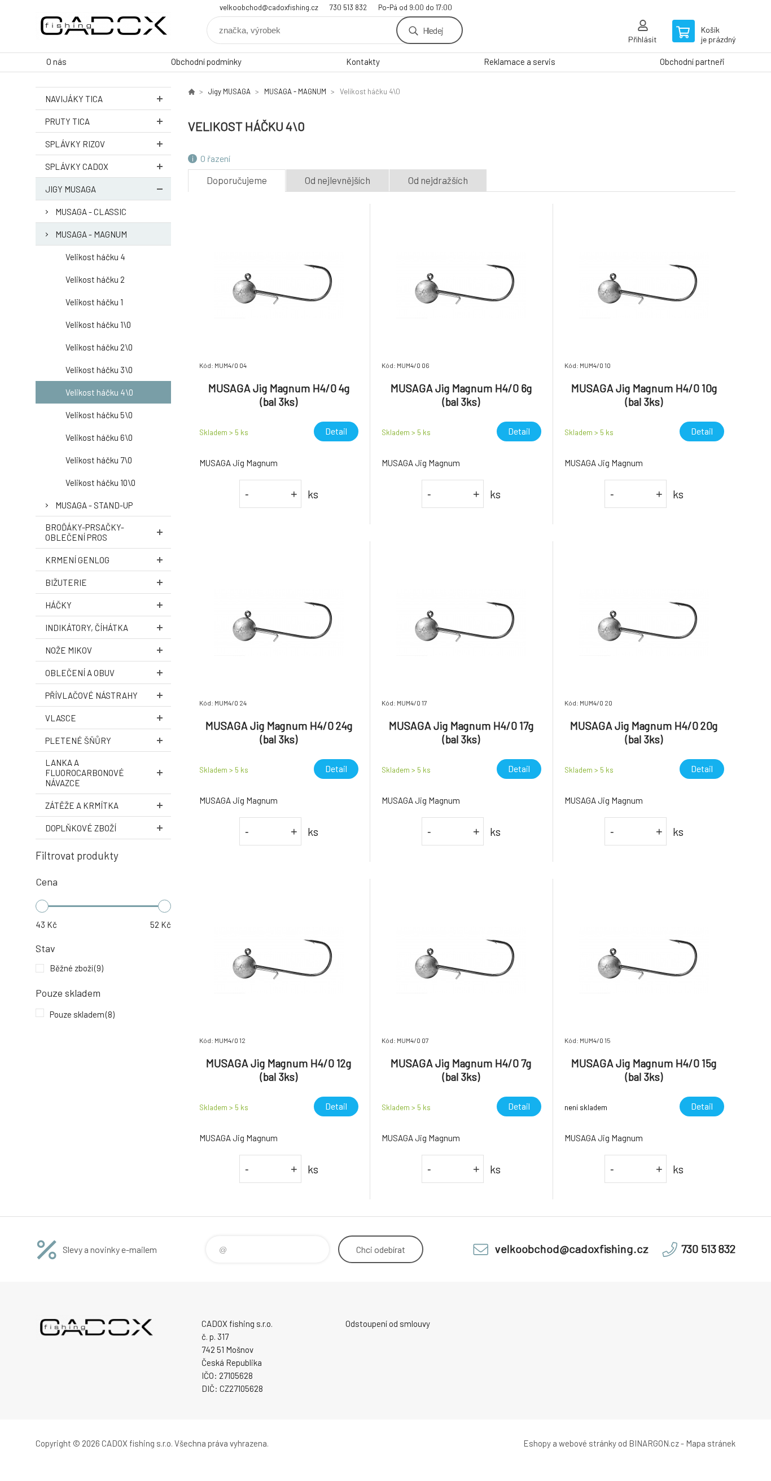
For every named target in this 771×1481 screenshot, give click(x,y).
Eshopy (537, 1443)
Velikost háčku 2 (95, 279)
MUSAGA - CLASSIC (90, 212)
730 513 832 (348, 7)
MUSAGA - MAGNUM (91, 234)
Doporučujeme (237, 180)
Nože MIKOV (68, 650)
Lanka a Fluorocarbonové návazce (84, 772)
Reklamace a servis (519, 61)
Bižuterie (66, 582)
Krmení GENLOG (77, 560)
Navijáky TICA (74, 99)
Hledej (433, 30)
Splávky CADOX (76, 166)
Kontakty (363, 61)
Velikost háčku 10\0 (100, 482)
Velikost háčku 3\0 (99, 370)
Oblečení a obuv (80, 673)
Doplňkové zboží (80, 828)
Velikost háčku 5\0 (99, 415)
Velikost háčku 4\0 (99, 392)
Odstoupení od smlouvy (387, 1323)
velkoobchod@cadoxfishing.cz (269, 7)
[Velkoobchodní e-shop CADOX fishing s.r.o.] (191, 91)
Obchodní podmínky (206, 61)
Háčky (58, 605)
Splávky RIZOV (75, 144)
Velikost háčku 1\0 (98, 324)
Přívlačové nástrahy (91, 695)
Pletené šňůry (78, 740)
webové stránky (587, 1443)
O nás (56, 61)
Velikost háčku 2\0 (99, 347)
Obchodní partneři (692, 61)
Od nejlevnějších (337, 180)
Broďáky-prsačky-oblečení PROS (84, 532)
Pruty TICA (67, 121)
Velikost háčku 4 (95, 257)
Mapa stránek (710, 1443)
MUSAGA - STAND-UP (94, 505)
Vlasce (60, 718)
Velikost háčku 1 (94, 302)
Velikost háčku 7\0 (98, 460)
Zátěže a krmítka (82, 805)
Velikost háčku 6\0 (99, 437)
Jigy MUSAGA (70, 189)
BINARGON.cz (654, 1443)
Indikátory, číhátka (86, 628)
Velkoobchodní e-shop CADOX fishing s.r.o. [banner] (103, 26)
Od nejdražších (438, 180)
